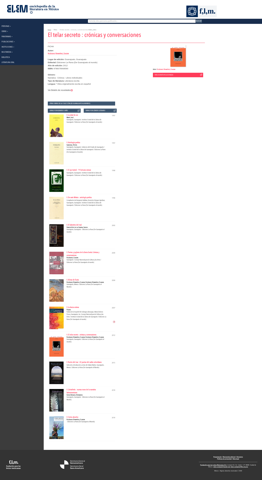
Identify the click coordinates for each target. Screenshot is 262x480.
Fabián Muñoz (92, 365)
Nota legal (236, 459)
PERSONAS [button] (6, 26)
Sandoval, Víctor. (72, 145)
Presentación (217, 457)
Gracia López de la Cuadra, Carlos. (77, 227)
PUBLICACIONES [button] (8, 42)
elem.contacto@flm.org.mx (239, 467)
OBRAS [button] (4, 31)
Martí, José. (70, 117)
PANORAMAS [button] (6, 37)
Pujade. (69, 310)
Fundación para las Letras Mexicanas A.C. (213, 465)
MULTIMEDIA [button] (7, 52)
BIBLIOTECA (6, 57)
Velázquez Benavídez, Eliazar (166, 69)
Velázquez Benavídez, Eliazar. (94, 282)
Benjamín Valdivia (81, 200)
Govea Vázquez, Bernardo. (75, 395)
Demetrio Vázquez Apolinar (96, 200)
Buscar (199, 21)
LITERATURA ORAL (8, 62)
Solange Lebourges (88, 312)
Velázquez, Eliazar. (72, 258)
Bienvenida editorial (229, 457)
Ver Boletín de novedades (59, 90)
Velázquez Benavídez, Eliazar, (76, 282)
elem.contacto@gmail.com (221, 467)
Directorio (240, 457)
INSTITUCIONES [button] (7, 47)
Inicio (49, 30)
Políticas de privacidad (224, 459)
